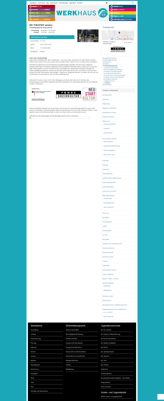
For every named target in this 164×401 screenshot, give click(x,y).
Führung (33, 343)
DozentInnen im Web (109, 112)
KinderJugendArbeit (110, 60)
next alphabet (106, 230)
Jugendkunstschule (110, 58)
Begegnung (106, 104)
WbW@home (107, 290)
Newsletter (33, 3)
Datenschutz (54, 3)
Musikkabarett (35, 365)
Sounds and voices (108, 248)
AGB (47, 3)
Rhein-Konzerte (108, 316)
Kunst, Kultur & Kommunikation (115, 75)
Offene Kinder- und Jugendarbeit (111, 396)
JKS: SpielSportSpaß (107, 352)
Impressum (72, 3)
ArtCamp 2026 (107, 95)
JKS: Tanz (104, 360)
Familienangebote (109, 150)
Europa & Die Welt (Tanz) (113, 73)
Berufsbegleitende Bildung (113, 69)
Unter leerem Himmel (109, 270)
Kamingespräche (108, 203)
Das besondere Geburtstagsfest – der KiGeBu (115, 378)
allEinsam (105, 99)
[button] (103, 58)
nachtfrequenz (107, 222)
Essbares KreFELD (108, 117)
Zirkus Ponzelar (106, 387)
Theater (107, 83)
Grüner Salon (107, 198)
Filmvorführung (36, 338)
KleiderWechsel (107, 174)
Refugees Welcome (111, 79)
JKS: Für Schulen (106, 330)
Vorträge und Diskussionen (39, 391)
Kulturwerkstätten (108, 187)
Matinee (33, 360)
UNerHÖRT (105, 265)
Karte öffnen (128, 42)
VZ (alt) (106, 64)
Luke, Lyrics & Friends (109, 191)
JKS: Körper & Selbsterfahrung (110, 334)
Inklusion (105, 165)
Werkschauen (106, 300)
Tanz (32, 387)
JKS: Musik (104, 347)
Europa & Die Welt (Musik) (113, 71)
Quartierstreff (107, 133)
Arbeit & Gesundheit (111, 67)
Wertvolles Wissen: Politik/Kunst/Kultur (114, 305)
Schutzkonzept (63, 3)
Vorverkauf (41, 3)
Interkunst (105, 169)
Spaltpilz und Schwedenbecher (112, 244)
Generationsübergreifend (111, 146)
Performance (35, 369)
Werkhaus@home (108, 283)
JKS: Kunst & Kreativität (108, 338)
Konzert (33, 352)
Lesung (33, 356)
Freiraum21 (108, 27)
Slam (32, 382)
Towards (105, 261)
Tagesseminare (110, 81)
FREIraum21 (106, 121)
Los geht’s (106, 128)
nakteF (104, 226)
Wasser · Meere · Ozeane (110, 279)
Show (32, 378)
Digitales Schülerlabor (109, 108)
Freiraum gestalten (109, 124)
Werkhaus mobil (107, 296)
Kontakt (79, 3)
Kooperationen (105, 382)
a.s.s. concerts (107, 312)
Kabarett (33, 347)
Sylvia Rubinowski (46, 44)
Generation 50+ (108, 141)
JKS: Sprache (105, 356)
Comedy (33, 334)
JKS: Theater (105, 365)
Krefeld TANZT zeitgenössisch (111, 178)
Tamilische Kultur (108, 257)
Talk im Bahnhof (108, 207)
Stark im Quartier (108, 252)
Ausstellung (34, 330)
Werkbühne (108, 85)
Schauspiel (34, 373)
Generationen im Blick (109, 139)
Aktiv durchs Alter (109, 155)
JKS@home (106, 286)
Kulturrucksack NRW (109, 182)
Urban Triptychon (108, 274)
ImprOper (105, 160)
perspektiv (105, 239)
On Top (104, 235)
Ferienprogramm (106, 373)
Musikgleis (105, 217)
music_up (105, 213)
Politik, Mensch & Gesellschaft (114, 77)
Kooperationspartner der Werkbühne (114, 309)
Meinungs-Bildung (108, 195)
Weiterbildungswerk (110, 66)
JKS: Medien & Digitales (108, 343)
